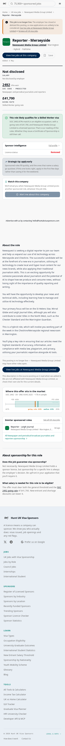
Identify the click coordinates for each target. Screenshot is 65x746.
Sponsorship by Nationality (17, 660)
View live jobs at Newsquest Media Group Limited (31, 369)
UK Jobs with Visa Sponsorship (19, 557)
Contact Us (26, 739)
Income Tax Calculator (15, 694)
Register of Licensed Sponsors (19, 591)
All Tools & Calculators (15, 689)
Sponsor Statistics (13, 620)
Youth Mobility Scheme (15, 664)
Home (5, 12)
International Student (15, 576)
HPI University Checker (15, 713)
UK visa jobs (16, 12)
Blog (6, 674)
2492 (6, 85)
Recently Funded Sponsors (17, 606)
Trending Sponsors (13, 610)
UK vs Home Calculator (15, 699)
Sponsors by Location (14, 601)
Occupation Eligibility (14, 640)
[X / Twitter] (5, 541)
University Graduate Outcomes (19, 645)
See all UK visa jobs (51, 420)
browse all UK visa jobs (28, 31)
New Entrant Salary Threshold (19, 655)
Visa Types (9, 635)
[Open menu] (60, 3)
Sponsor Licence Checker (16, 615)
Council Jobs (10, 566)
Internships (9, 571)
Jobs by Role (10, 561)
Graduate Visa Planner (15, 709)
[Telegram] (11, 541)
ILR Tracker (9, 704)
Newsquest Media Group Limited (38, 12)
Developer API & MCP (14, 718)
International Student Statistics (19, 650)
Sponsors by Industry (14, 596)
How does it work (11, 739)
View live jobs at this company (21, 55)
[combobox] (34, 3)
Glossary (8, 669)
